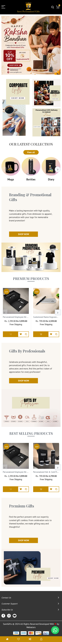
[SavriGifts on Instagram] (9, 616)
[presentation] (4, 169)
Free (12, 324)
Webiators (31, 627)
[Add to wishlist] (20, 334)
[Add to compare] (26, 334)
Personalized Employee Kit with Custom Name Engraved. (27, 317)
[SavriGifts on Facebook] (3, 616)
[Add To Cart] (41, 334)
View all (31, 152)
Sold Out (11, 334)
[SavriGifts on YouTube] (14, 616)
